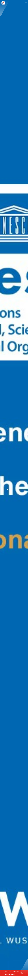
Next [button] (26, 973)
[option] (14, 488)
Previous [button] (1, 973)
